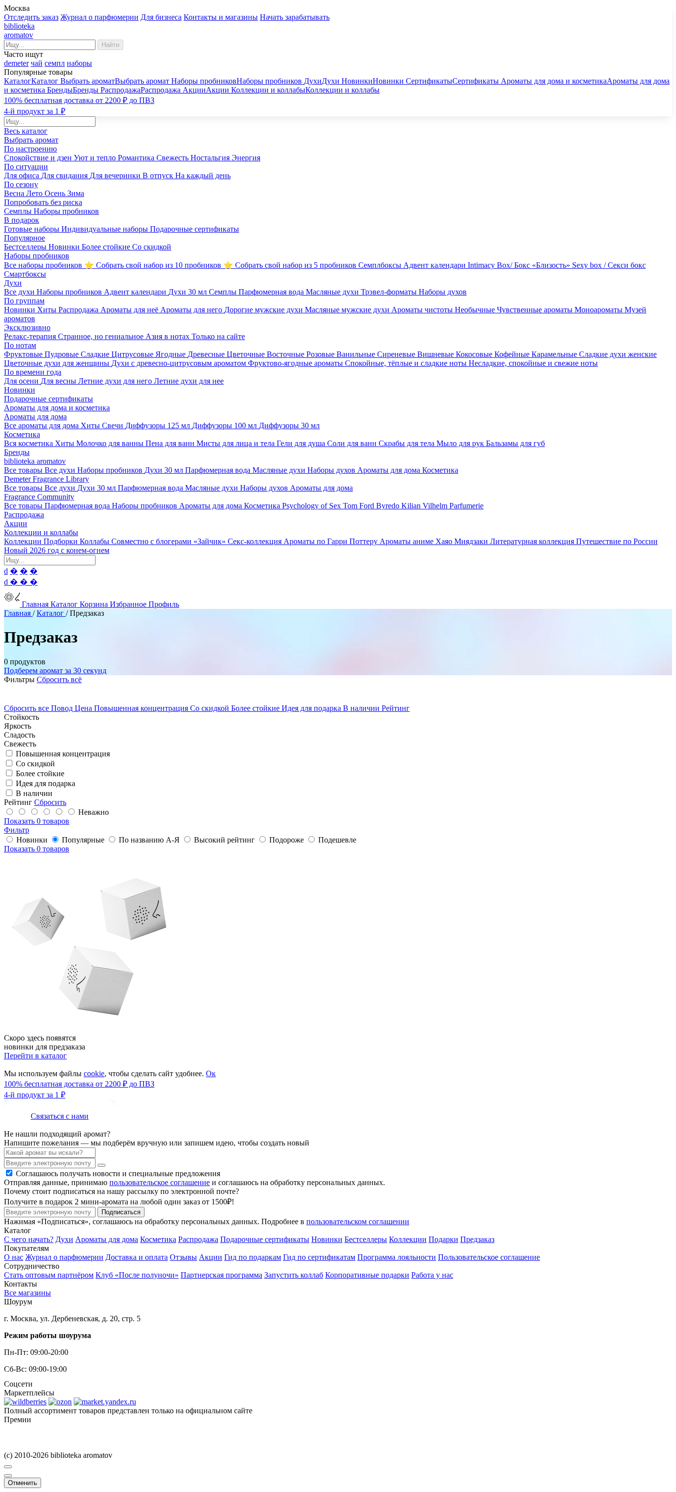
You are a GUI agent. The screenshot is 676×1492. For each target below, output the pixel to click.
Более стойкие (256, 708)
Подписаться (121, 1212)
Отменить (22, 1483)
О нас (13, 1257)
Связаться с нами (60, 1116)
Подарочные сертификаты (264, 1239)
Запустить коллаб (293, 1275)
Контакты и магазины (221, 17)
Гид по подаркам (252, 1257)
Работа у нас (432, 1275)
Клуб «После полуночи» (137, 1275)
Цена (84, 708)
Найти (110, 45)
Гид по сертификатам (319, 1257)
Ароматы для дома (106, 1239)
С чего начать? (28, 1239)
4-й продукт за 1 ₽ (34, 111)
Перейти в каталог (35, 1055)
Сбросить (50, 802)
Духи (64, 1239)
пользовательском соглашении (357, 1221)
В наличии (362, 708)
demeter (16, 63)
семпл (55, 63)
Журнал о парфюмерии (99, 17)
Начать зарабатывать (295, 17)
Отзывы (183, 1257)
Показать (36, 821)
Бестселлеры (365, 1239)
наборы (79, 63)
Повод (63, 708)
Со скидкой (210, 708)
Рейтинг (396, 708)
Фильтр (16, 830)
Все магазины (27, 1293)
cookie (94, 1073)
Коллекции (408, 1239)
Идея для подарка (312, 708)
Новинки (326, 1239)
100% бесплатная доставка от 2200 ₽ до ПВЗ (79, 100)
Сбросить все (27, 708)
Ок (211, 1073)
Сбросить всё (59, 679)
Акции (210, 1257)
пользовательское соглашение (159, 1182)
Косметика (158, 1239)
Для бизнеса (161, 17)
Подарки (443, 1239)
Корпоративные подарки (367, 1275)
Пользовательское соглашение (489, 1257)
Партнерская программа (221, 1275)
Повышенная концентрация (142, 708)
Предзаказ (477, 1239)
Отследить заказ (31, 17)
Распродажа (198, 1239)
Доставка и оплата (136, 1257)
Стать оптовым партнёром (49, 1275)
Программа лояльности (396, 1257)
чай (37, 63)
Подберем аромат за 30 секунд (55, 670)
